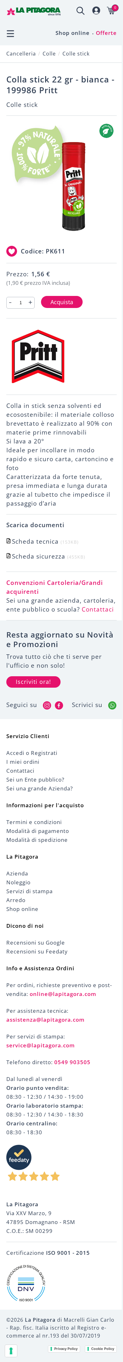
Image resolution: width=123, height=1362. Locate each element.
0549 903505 (72, 1062)
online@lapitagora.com (63, 994)
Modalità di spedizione (37, 839)
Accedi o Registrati (31, 752)
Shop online (73, 32)
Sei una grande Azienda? (39, 788)
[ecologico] (106, 131)
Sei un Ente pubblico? (35, 779)
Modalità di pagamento (37, 831)
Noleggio (18, 882)
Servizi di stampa (29, 891)
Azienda (17, 873)
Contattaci (98, 609)
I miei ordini (22, 761)
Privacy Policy (66, 1348)
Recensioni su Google (35, 942)
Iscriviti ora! (33, 681)
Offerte (106, 32)
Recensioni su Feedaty (37, 951)
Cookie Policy (102, 1348)
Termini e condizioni (34, 822)
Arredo (16, 900)
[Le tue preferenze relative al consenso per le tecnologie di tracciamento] (11, 1351)
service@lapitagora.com (40, 1045)
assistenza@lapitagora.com (45, 1019)
